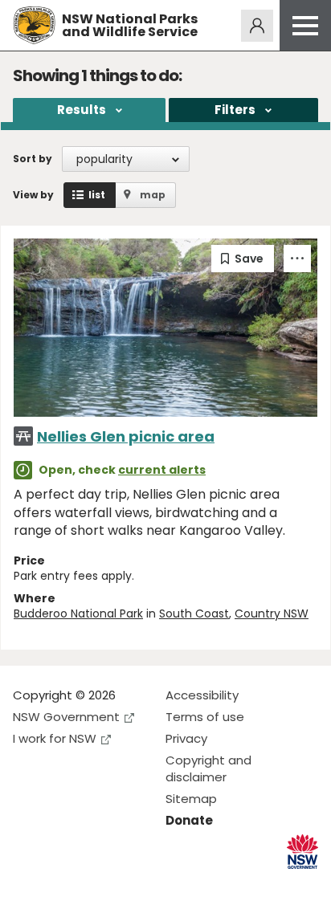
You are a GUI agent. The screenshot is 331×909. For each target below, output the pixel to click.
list (96, 195)
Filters (235, 109)
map (153, 195)
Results (81, 109)
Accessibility (202, 695)
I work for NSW (54, 738)
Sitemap (191, 798)
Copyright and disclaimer (208, 768)
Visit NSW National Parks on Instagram (62, 884)
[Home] (34, 25)
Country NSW (272, 613)
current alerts (162, 470)
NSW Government (66, 716)
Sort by (32, 158)
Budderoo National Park (78, 613)
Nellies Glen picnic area (126, 436)
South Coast (194, 613)
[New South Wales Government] (302, 851)
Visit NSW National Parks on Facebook (28, 884)
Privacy (186, 738)
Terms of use (205, 716)
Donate (189, 820)
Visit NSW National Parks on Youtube (97, 884)
